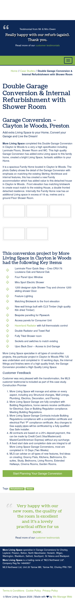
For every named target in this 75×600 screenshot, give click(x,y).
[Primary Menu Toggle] (68, 60)
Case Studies (27, 71)
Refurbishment (16, 488)
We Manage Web (62, 596)
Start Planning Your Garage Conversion (37, 473)
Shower (30, 488)
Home (14, 71)
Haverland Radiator (25, 325)
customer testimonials (48, 45)
